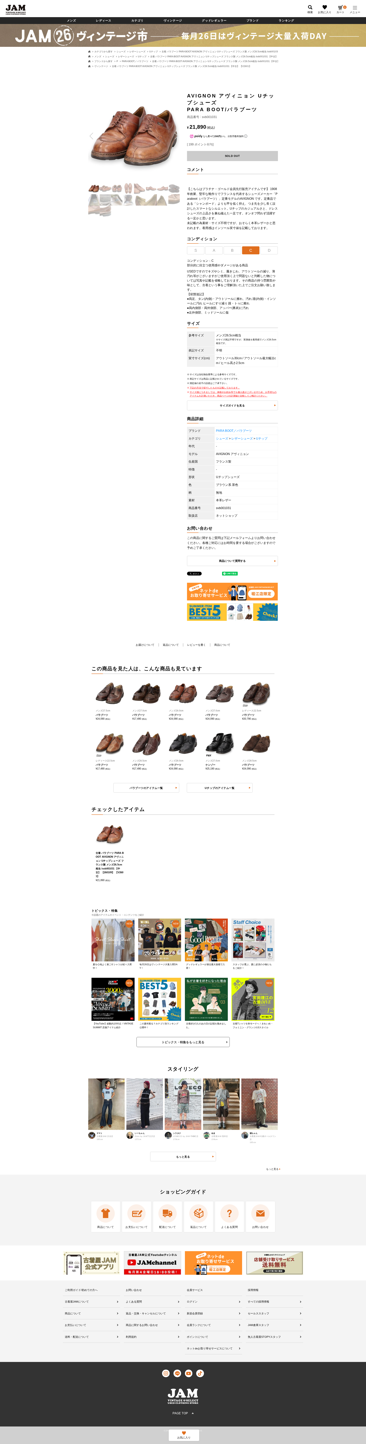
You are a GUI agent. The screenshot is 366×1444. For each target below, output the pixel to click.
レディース (103, 20)
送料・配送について (77, 1336)
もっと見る (272, 1169)
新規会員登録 (195, 1313)
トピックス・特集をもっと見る (183, 1042)
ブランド (252, 20)
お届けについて (145, 644)
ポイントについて (197, 1336)
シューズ (121, 51)
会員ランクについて (199, 1325)
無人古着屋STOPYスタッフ (264, 1336)
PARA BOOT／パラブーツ (135, 61)
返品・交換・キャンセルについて (146, 1313)
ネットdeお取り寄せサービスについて (210, 1348)
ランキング (286, 20)
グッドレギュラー (214, 20)
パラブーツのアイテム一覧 (146, 787)
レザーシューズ (137, 51)
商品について (222, 644)
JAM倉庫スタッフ (258, 1325)
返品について (171, 644)
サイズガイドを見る (232, 405)
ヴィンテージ (173, 20)
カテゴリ (137, 20)
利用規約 (131, 1336)
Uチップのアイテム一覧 (219, 787)
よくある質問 (134, 1301)
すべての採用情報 (258, 1301)
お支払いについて (75, 1325)
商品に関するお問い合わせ (142, 1325)
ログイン (192, 1301)
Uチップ (153, 51)
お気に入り (324, 12)
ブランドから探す (103, 61)
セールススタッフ (258, 1313)
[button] (91, 136)
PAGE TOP (180, 1413)
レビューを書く (196, 644)
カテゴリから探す (103, 51)
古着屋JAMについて (77, 1301)
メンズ (71, 20)
